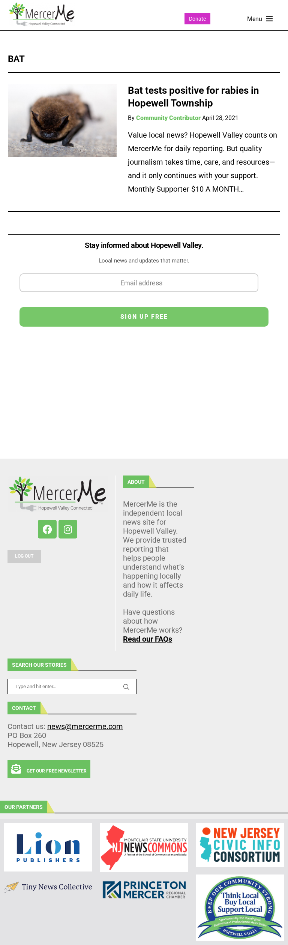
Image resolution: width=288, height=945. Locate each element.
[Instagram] (67, 529)
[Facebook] (47, 529)
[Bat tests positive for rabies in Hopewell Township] (62, 120)
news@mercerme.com (85, 726)
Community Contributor (168, 118)
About (136, 482)
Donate (197, 19)
